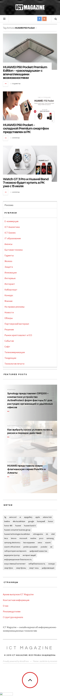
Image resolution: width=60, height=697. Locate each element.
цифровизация (48, 568)
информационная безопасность (18, 559)
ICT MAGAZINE (30, 648)
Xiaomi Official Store (12, 547)
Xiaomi (48, 542)
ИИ (51, 547)
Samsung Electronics (12, 542)
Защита (9, 266)
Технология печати (14, 363)
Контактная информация (16, 600)
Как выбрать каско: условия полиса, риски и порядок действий (29, 431)
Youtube (44, 547)
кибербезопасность (37, 564)
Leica (6, 538)
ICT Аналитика (12, 226)
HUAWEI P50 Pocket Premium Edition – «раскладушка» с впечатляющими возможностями (25, 72)
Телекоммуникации (15, 352)
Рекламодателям (11, 611)
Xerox (40, 542)
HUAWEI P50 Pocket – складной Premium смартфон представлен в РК (26, 128)
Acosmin (53, 661)
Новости (9, 312)
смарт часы (34, 568)
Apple (37, 517)
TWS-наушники (29, 542)
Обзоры (9, 318)
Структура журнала (13, 617)
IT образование (13, 238)
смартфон (8, 568)
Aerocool (12, 517)
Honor (50, 521)
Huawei (18, 525)
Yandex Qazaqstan (30, 547)
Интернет (10, 283)
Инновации (11, 272)
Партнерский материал (17, 323)
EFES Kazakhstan (19, 521)
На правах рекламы (14, 306)
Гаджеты (16, 83)
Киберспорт (11, 289)
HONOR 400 (8, 525)
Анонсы (16, 138)
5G (5, 517)
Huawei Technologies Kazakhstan (17, 534)
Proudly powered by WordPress (16, 661)
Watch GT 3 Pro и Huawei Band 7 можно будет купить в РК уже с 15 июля (25, 182)
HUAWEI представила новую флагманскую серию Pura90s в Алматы (26, 469)
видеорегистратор (12, 555)
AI (20, 517)
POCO (41, 538)
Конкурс (9, 295)
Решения (9, 329)
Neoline (33, 538)
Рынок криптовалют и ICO (18, 335)
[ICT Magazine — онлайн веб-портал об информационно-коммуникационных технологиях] (30, 7)
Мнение (9, 301)
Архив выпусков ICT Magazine (18, 594)
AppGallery (28, 517)
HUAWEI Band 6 (30, 525)
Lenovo (13, 538)
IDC (47, 534)
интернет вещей (29, 555)
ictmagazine (38, 534)
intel (53, 534)
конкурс (51, 564)
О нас (5, 605)
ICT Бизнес (10, 232)
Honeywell (41, 521)
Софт (7, 346)
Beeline (7, 521)
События (9, 340)
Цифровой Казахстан (38, 551)
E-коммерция (11, 221)
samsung (50, 538)
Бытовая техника (14, 249)
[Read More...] (5, 83)
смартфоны (21, 568)
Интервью (10, 278)
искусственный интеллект (14, 564)
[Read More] (8, 411)
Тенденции (10, 357)
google (31, 521)
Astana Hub (47, 517)
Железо (8, 261)
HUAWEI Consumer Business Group (17, 530)
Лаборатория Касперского (15, 551)
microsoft (23, 538)
